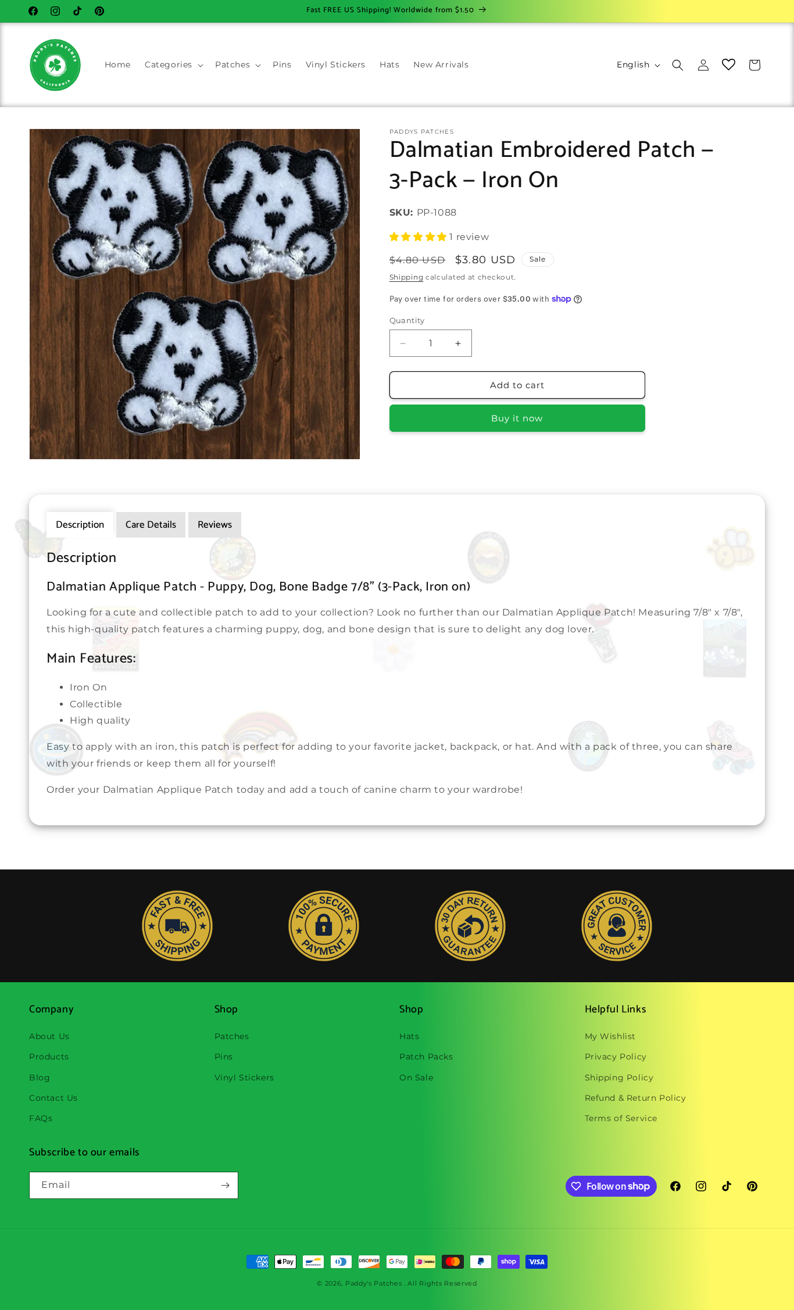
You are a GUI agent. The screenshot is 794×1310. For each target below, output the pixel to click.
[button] (173, 64)
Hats (409, 1036)
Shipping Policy (619, 1077)
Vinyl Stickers (244, 1077)
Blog (39, 1077)
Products (49, 1056)
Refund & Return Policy (635, 1098)
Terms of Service (621, 1118)
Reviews (215, 525)
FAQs (40, 1118)
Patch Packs (426, 1056)
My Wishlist (610, 1036)
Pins (223, 1056)
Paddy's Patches (373, 1283)
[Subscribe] (225, 1185)
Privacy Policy (616, 1056)
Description (80, 525)
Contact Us (53, 1098)
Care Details (151, 525)
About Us (49, 1036)
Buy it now (517, 418)
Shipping (406, 277)
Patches (231, 1036)
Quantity (407, 320)
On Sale (416, 1077)
